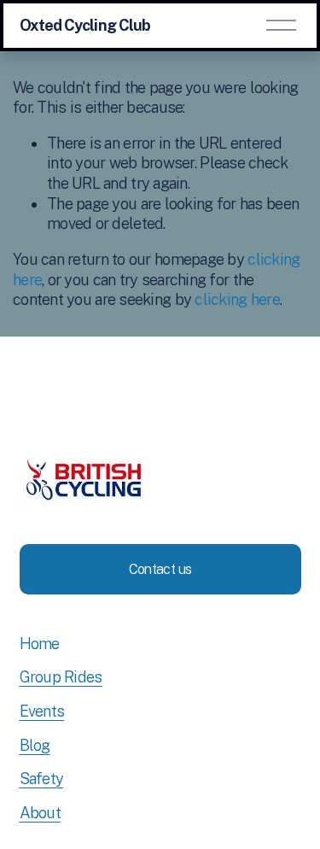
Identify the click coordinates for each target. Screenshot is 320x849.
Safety (42, 779)
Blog (35, 745)
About (40, 813)
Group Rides (61, 677)
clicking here (237, 299)
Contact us (160, 569)
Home (40, 644)
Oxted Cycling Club (85, 25)
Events (42, 711)
